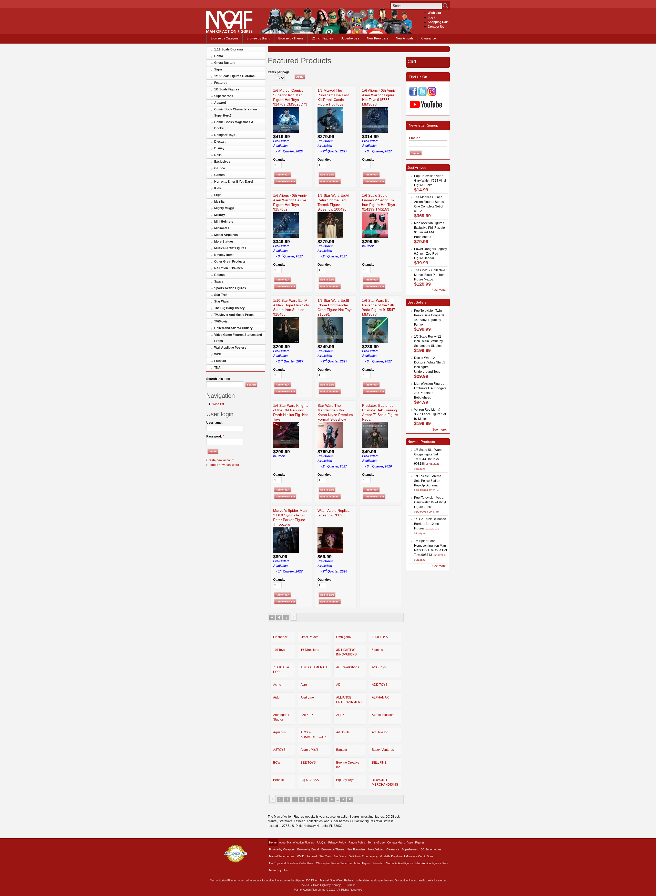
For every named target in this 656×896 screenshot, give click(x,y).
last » (350, 799)
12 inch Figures (322, 38)
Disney (219, 148)
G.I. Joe (219, 168)
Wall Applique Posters (230, 347)
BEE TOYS (308, 762)
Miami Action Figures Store (431, 863)
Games (219, 175)
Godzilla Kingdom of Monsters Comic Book (406, 856)
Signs (218, 69)
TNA (217, 367)
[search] (416, 6)
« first (272, 617)
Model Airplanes (226, 235)
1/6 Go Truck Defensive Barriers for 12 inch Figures (430, 523)
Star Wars (221, 301)
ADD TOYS (379, 684)
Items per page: (279, 72)
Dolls (218, 155)
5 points (377, 650)
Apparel (220, 103)
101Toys (279, 650)
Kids (217, 188)
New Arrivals (404, 38)
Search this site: (218, 379)
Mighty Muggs (224, 208)
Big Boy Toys (345, 780)
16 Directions (310, 650)
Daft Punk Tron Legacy (363, 856)
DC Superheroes (431, 849)
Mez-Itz (219, 201)
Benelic (278, 780)
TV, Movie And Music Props (234, 315)
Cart (411, 61)
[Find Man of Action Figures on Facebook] (413, 95)
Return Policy (356, 842)
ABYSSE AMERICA (314, 667)
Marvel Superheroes (281, 856)
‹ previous (279, 617)
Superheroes (350, 38)
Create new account (220, 460)
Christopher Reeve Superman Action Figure (343, 863)
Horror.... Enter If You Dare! (233, 181)
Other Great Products (229, 261)
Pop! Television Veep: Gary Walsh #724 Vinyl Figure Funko (430, 180)
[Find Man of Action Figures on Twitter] (422, 95)
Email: (414, 138)
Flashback (280, 637)
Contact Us (436, 26)
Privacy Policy (337, 842)
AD (338, 684)
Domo (218, 56)
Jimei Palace (310, 637)
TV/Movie (221, 321)
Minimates (221, 228)
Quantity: (279, 159)
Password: (215, 436)
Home (272, 842)
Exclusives (222, 161)
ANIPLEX (307, 715)
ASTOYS (279, 750)
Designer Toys (224, 135)
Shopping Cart (438, 22)
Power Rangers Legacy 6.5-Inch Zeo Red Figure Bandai (430, 253)
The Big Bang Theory (229, 308)
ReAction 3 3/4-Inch (228, 268)
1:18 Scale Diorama (228, 49)
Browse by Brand (258, 38)
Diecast (219, 141)
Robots (219, 275)
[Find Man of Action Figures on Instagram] (431, 95)
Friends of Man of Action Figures (393, 863)
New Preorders (377, 38)
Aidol (276, 697)
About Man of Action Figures (296, 842)
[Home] (229, 32)
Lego (217, 195)
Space (218, 281)
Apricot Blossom (383, 715)
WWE (218, 354)
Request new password (222, 465)
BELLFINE (379, 762)
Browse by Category (224, 38)
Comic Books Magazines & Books (233, 125)
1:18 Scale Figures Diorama (234, 76)
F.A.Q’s (321, 842)
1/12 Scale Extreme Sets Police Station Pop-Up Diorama (427, 480)
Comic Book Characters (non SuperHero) (235, 112)
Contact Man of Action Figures (406, 842)
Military (219, 215)
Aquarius (279, 732)
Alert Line (307, 697)
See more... (440, 290)
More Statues (224, 241)
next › (343, 799)
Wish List (434, 13)
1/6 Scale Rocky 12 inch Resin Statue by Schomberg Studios (428, 341)
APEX (340, 715)
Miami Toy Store (279, 870)
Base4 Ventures (383, 750)
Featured (220, 83)
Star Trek (221, 295)
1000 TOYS (380, 637)
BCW (276, 762)
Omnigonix (343, 637)
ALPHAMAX (380, 697)
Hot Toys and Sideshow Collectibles (291, 863)
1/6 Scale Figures (226, 89)
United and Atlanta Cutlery (233, 328)
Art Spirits (343, 732)
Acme (277, 684)
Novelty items (224, 255)
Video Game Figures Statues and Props (238, 338)
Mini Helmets (223, 221)
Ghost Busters (224, 63)
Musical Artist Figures (230, 248)
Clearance (428, 38)
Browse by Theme (290, 38)
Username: (215, 422)
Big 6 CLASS (310, 780)
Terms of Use (376, 842)
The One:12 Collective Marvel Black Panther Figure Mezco (429, 274)
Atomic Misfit (309, 750)
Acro (304, 684)
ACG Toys (379, 667)
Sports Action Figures (230, 288)
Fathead (220, 361)
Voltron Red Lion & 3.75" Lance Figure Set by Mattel (430, 414)
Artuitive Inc (380, 732)
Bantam (341, 750)
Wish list (218, 404)
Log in (432, 17)
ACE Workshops (347, 667)
